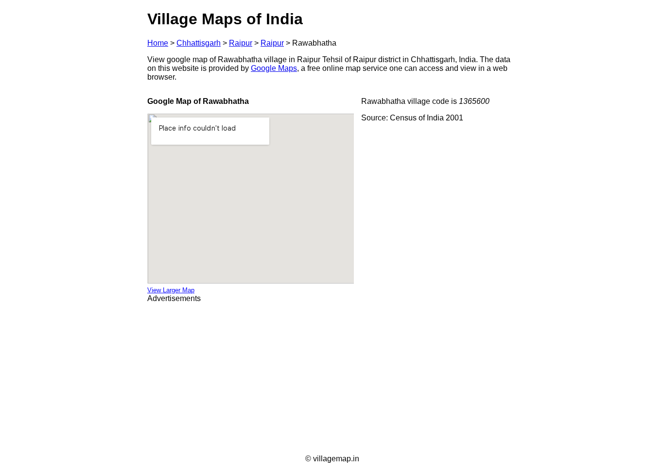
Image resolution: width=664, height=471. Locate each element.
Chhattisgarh (198, 43)
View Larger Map (170, 290)
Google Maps (274, 68)
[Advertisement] (332, 379)
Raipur (240, 43)
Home (157, 43)
